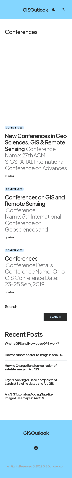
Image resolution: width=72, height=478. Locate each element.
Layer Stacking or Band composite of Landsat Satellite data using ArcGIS (31, 382)
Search (11, 306)
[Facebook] (36, 448)
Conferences (14, 128)
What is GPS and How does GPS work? (32, 343)
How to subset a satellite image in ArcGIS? (34, 355)
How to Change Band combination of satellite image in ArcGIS (31, 367)
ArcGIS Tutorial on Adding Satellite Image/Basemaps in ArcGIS (29, 396)
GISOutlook (35, 10)
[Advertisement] (36, 80)
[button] (6, 10)
